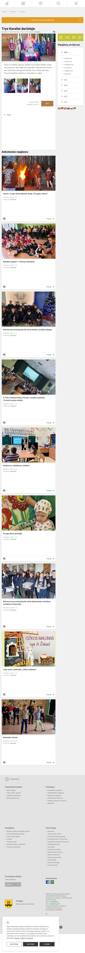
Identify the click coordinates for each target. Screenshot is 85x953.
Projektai (9, 839)
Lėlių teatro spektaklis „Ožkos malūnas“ (20, 669)
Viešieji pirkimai (12, 842)
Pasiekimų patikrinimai (14, 795)
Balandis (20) (68, 64)
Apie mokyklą (11, 790)
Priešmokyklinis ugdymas (55, 793)
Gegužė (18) (68, 61)
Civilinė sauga (51, 860)
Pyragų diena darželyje (12, 534)
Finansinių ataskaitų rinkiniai (15, 834)
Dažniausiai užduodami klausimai (58, 842)
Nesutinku (30, 944)
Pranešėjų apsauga (53, 844)
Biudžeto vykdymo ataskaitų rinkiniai (18, 831)
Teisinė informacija (53, 862)
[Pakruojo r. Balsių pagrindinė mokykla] (7, 3)
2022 (65, 96)
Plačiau (49, 219)
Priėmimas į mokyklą (54, 849)
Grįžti (9, 115)
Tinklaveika (51, 847)
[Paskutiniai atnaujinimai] (41, 3)
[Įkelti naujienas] (23, 3)
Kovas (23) (67, 68)
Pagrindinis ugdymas (54, 795)
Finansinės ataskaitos (14, 847)
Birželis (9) (68, 58)
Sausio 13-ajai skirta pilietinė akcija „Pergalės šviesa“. (25, 194)
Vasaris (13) (68, 71)
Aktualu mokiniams (53, 855)
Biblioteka (50, 803)
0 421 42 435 (52, 900)
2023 (65, 91)
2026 (65, 52)
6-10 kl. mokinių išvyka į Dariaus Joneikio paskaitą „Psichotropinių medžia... (24, 399)
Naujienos (13, 11)
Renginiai (22, 11)
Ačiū (47, 104)
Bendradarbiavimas (13, 798)
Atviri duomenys (52, 865)
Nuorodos (50, 831)
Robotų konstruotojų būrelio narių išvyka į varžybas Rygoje (27, 330)
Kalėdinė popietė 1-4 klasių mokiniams (19, 262)
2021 (65, 102)
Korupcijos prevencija (54, 857)
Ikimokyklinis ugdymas (54, 790)
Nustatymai (14, 944)
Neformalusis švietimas (55, 798)
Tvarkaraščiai (14, 779)
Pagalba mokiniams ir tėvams (56, 801)
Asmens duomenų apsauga (56, 836)
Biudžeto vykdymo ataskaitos (16, 844)
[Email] (52, 882)
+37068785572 (54, 902)
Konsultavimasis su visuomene (57, 839)
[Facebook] (47, 882)
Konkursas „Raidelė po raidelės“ (16, 466)
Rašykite (9, 884)
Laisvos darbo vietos (54, 834)
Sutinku (47, 944)
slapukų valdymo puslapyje (23, 938)
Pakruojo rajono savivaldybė (25, 904)
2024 (65, 85)
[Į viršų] (60, 927)
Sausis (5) (67, 74)
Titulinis (4, 11)
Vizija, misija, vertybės (14, 793)
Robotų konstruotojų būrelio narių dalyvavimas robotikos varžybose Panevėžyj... (27, 602)
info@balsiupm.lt (54, 904)
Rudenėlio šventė (10, 737)
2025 (65, 80)
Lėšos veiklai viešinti (13, 836)
